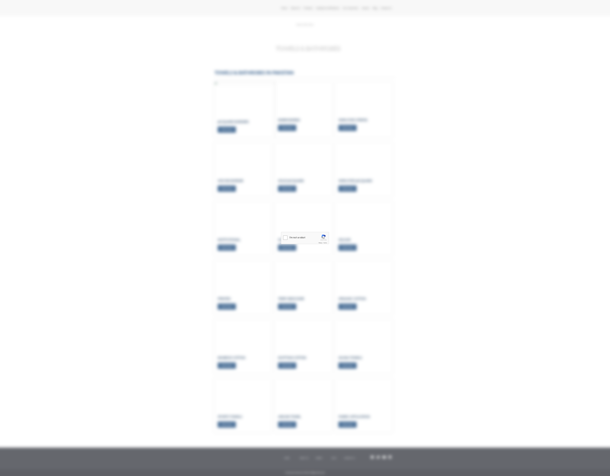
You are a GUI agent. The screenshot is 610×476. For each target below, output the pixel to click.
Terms (325, 243)
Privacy (320, 243)
